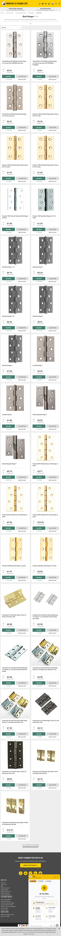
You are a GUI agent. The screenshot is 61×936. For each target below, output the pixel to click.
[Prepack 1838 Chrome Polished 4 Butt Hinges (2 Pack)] (15, 199)
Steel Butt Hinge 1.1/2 (8, 267)
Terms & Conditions (6, 899)
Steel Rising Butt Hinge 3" (40, 414)
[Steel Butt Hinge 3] (45, 299)
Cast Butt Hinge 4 (37, 365)
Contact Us (4, 884)
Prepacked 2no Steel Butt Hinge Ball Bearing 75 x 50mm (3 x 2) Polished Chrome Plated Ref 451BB (45, 616)
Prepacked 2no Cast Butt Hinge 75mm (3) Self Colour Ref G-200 (46, 721)
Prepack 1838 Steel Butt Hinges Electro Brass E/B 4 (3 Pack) (45, 115)
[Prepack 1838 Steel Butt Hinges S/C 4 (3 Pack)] (45, 199)
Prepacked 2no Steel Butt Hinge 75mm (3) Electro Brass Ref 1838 (14, 616)
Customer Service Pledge (7, 903)
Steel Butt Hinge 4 (7, 365)
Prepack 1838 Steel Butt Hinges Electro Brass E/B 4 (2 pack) (45, 166)
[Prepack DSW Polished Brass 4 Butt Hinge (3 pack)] (45, 498)
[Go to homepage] (14, 3)
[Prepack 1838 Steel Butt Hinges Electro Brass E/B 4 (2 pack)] (45, 148)
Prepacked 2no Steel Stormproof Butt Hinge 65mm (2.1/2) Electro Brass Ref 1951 (14, 721)
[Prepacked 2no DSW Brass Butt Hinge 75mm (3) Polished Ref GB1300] (45, 755)
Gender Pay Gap (5, 893)
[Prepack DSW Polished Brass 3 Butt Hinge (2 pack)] (45, 447)
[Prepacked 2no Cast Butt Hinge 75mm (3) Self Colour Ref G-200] (45, 704)
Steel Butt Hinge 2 (38, 267)
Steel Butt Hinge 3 (38, 316)
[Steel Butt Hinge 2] (45, 250)
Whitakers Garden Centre (7, 914)
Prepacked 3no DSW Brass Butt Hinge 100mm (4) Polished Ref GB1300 (15, 823)
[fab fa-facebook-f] (20, 873)
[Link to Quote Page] (49, 4)
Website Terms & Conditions (8, 906)
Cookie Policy (4, 908)
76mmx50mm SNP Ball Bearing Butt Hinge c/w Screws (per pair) (14, 115)
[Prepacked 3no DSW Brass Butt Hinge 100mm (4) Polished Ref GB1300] (15, 806)
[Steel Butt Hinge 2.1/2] (15, 299)
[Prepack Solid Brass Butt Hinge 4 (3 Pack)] (45, 549)
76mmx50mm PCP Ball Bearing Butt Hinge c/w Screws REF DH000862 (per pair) (14, 62)
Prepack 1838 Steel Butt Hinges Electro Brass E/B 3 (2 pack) (15, 166)
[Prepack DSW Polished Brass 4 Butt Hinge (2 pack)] (15, 498)
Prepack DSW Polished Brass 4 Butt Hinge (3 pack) (45, 515)
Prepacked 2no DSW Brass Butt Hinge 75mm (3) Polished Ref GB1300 (45, 772)
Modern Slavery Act (6, 891)
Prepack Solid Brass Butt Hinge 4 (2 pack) (14, 566)
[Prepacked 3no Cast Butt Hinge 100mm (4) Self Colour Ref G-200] (15, 755)
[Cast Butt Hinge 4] (45, 348)
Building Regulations (6, 895)
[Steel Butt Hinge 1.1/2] (15, 250)
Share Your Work (5, 916)
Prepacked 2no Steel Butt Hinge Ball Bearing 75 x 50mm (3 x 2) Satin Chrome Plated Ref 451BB (14, 669)
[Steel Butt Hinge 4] (15, 348)
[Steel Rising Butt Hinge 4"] (15, 447)
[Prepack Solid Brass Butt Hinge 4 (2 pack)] (15, 549)
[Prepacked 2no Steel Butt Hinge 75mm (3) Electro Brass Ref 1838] (15, 598)
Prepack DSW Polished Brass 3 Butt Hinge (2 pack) (45, 464)
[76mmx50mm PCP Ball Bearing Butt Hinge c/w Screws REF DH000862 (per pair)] (15, 44)
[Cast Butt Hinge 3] (15, 398)
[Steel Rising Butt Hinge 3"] (45, 398)
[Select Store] (45, 4)
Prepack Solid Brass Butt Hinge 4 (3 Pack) (44, 566)
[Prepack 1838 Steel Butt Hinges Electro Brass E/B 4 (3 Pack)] (45, 97)
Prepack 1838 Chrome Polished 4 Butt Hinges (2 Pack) (15, 217)
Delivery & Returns (5, 901)
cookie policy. (31, 934)
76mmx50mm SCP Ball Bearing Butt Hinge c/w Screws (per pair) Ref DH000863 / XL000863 (45, 63)
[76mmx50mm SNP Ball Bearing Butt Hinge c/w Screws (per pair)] (15, 97)
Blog (2, 886)
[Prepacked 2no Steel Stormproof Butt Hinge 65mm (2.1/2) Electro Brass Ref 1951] (15, 704)
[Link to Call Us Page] (39, 4)
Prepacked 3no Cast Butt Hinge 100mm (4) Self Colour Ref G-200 (14, 772)
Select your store (22, 79)
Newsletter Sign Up (30, 865)
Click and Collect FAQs (7, 905)
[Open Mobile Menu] (59, 4)
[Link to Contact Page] (43, 4)
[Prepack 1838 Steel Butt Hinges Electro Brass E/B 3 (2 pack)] (15, 148)
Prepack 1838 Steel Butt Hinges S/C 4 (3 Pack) (44, 217)
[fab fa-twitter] (25, 873)
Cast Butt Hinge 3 (7, 414)
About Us (3, 882)
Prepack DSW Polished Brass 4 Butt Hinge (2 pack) (14, 515)
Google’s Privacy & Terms (23, 932)
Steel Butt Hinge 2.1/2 (8, 316)
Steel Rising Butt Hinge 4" (9, 464)
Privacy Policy (4, 910)
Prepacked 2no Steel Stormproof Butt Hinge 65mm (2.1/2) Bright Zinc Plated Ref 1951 (45, 668)
